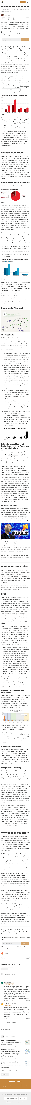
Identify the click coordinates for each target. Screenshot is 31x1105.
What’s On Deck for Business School (10, 1063)
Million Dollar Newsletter (8, 1040)
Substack (8, 1102)
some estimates (18, 243)
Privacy (14, 1094)
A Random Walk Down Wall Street (14, 543)
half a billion (11, 120)
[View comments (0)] (10, 1058)
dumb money (6, 883)
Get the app (23, 1098)
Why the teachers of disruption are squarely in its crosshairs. (12, 1066)
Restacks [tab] (11, 969)
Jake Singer (7, 14)
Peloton (3, 61)
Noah (7, 934)
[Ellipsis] (29, 982)
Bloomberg (17, 644)
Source (3, 114)
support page (4, 284)
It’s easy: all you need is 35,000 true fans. (11, 1042)
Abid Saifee (7, 1004)
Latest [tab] (6, 1036)
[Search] (28, 1036)
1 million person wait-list (15, 356)
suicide (5, 815)
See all (4, 1074)
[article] (15, 1043)
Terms (18, 1094)
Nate (2, 934)
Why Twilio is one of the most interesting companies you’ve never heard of (11, 1054)
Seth (24, 932)
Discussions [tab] (12, 1036)
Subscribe (22, 2)
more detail (15, 461)
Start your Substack (12, 1098)
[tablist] (7, 969)
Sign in (28, 2)
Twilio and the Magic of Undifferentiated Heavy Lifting (10, 1050)
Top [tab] (3, 1036)
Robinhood (6, 69)
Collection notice (25, 1094)
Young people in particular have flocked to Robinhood (15, 87)
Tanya (27, 932)
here (27, 28)
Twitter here (15, 949)
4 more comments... (6, 1029)
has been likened (13, 455)
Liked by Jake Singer (10, 984)
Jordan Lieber (7, 982)
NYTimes (7, 725)
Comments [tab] (4, 969)
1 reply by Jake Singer (11, 1022)
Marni (20, 932)
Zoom (9, 61)
